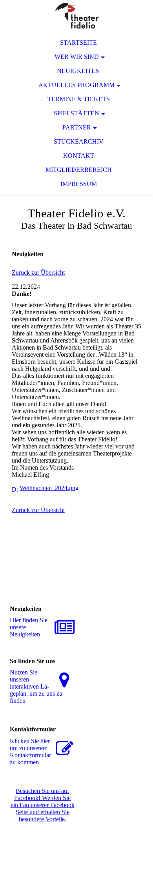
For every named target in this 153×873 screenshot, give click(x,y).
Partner (76, 127)
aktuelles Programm (76, 85)
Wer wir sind (77, 56)
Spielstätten (76, 113)
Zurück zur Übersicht (38, 272)
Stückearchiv (79, 141)
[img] (76, 15)
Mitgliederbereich (79, 169)
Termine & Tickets (78, 99)
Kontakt (78, 155)
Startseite (78, 42)
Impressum (78, 183)
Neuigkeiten (78, 70)
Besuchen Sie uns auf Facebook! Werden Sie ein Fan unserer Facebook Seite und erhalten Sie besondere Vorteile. (43, 804)
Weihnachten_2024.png (49, 488)
